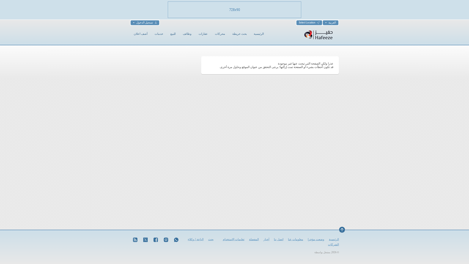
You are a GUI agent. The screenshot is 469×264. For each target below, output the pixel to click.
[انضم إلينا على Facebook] (156, 240)
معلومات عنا (295, 239)
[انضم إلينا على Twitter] (145, 240)
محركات (220, 34)
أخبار (266, 239)
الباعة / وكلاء (196, 239)
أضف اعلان (140, 34)
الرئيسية (259, 34)
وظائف (187, 34)
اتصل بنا (278, 239)
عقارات (203, 34)
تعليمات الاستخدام (233, 239)
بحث (211, 239)
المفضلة (254, 239)
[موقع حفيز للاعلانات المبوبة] (319, 34)
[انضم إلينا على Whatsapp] (176, 240)
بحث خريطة (239, 34)
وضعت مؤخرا (316, 239)
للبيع (173, 34)
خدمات (159, 34)
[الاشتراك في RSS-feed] (135, 240)
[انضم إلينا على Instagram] (166, 240)
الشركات (333, 244)
